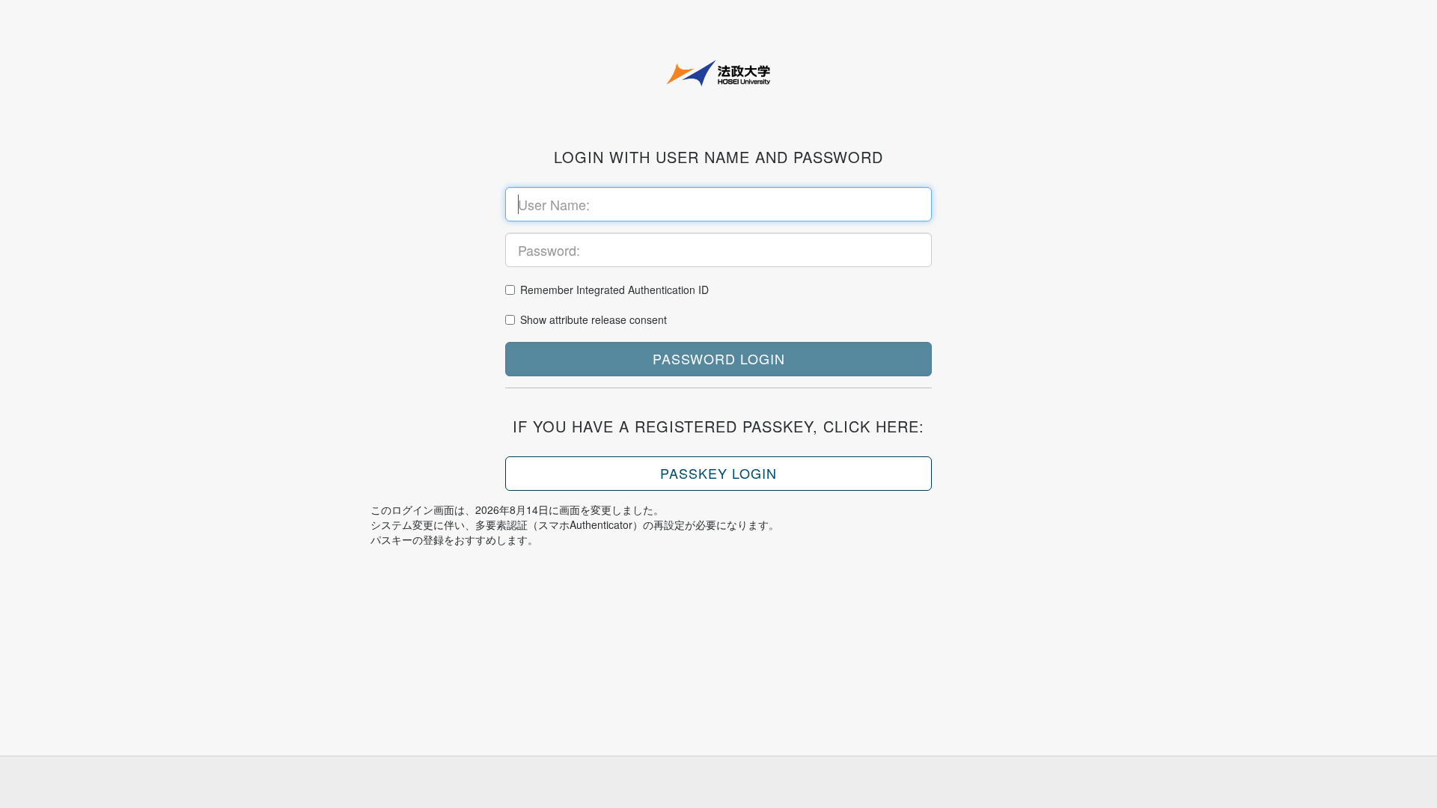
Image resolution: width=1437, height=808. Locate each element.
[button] (718, 359)
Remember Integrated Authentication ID (614, 289)
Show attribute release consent (593, 319)
